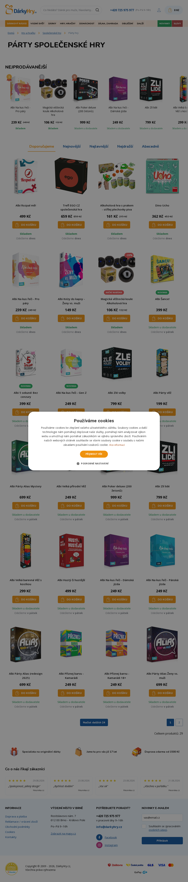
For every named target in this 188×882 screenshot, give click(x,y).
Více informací (117, 445)
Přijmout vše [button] (94, 454)
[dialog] (94, 441)
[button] (94, 463)
